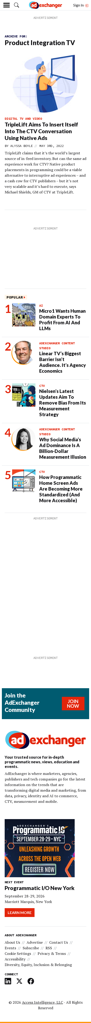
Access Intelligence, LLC (42, 1002)
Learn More (20, 912)
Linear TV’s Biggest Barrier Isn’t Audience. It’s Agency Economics (62, 362)
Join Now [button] (73, 703)
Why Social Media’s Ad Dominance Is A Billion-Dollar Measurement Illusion (62, 448)
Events (10, 947)
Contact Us (58, 942)
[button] (16, 5)
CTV (42, 386)
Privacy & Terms (52, 953)
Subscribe (31, 947)
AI (41, 305)
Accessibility (15, 959)
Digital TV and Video (23, 118)
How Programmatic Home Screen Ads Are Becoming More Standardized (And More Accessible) (61, 488)
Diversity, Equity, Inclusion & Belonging (38, 964)
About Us (12, 942)
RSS (49, 947)
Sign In (78, 5)
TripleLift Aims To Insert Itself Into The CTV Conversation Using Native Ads (41, 131)
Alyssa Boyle (21, 146)
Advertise (35, 942)
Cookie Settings (18, 953)
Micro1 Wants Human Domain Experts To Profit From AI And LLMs (62, 319)
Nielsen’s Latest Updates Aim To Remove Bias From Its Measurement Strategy (62, 402)
